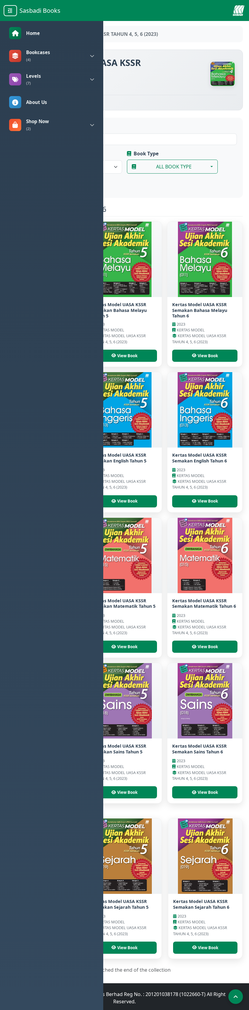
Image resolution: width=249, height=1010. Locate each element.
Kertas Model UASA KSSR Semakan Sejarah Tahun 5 (120, 904)
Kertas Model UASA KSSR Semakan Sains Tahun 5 (119, 749)
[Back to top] (235, 996)
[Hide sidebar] (10, 10)
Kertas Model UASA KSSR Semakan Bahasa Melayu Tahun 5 (119, 310)
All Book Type (174, 166)
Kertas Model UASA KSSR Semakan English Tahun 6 (199, 458)
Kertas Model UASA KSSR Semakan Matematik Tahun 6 (204, 603)
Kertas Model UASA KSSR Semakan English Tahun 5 (119, 458)
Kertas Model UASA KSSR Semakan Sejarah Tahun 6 (201, 904)
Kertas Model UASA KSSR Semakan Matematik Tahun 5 (123, 603)
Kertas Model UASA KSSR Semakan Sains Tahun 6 (199, 749)
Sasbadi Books (39, 10)
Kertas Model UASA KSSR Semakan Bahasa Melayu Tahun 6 (199, 310)
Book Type (146, 153)
